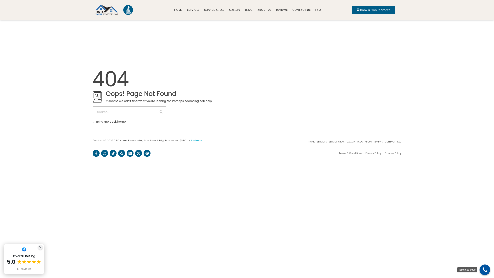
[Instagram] (104, 153)
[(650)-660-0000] (485, 269)
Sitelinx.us (196, 140)
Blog (249, 10)
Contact (390, 141)
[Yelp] (121, 153)
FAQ (318, 10)
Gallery (234, 10)
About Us (264, 10)
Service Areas (214, 10)
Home (178, 10)
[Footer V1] (113, 153)
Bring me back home (111, 122)
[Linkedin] (130, 153)
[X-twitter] (138, 153)
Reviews (282, 10)
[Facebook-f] (96, 153)
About (368, 141)
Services (193, 10)
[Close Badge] (40, 247)
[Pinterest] (147, 153)
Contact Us (301, 10)
